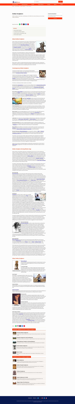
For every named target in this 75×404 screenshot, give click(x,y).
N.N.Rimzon (14, 194)
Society (48, 4)
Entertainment (25, 4)
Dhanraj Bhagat (24, 261)
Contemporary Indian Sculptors (19, 31)
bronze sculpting (33, 119)
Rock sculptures (20, 360)
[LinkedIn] (44, 398)
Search (60, 1)
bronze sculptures (28, 49)
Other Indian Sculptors (18, 34)
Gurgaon (32, 113)
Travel (61, 4)
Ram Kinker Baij (15, 173)
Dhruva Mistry (20, 91)
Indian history (14, 144)
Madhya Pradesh (38, 241)
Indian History (40, 4)
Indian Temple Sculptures (22, 365)
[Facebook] (38, 398)
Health (32, 4)
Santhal (17, 190)
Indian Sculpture (22, 6)
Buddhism (31, 94)
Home (13, 6)
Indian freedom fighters (41, 179)
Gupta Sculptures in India (22, 377)
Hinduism (27, 94)
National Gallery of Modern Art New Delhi (24, 129)
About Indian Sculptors (18, 30)
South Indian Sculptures (22, 345)
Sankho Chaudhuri (15, 289)
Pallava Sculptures (21, 371)
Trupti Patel (28, 98)
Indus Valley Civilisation (25, 44)
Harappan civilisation (17, 47)
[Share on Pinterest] (28, 24)
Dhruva (39, 93)
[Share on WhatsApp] (19, 24)
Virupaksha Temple (31, 320)
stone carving (20, 119)
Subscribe (55, 18)
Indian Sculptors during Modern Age (20, 33)
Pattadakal (29, 165)
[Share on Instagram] (22, 24)
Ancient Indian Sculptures (22, 332)
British (19, 92)
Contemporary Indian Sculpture (21, 72)
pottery (30, 48)
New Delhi (38, 209)
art (24, 75)
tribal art (42, 131)
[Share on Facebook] (26, 24)
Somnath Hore (20, 85)
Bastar (33, 241)
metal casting (26, 119)
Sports (55, 4)
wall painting (37, 112)
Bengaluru (15, 124)
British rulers (33, 180)
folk (38, 131)
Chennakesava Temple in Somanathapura (26, 341)
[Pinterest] (42, 398)
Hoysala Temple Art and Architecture (25, 337)
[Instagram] (46, 398)
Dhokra (26, 241)
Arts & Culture (15, 4)
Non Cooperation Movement (22, 180)
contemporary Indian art (16, 133)
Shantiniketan (18, 240)
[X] (40, 398)
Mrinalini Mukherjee (23, 131)
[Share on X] (24, 24)
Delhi (33, 208)
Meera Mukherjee (15, 239)
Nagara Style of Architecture (23, 382)
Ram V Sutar (19, 352)
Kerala (27, 195)
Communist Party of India (41, 85)
